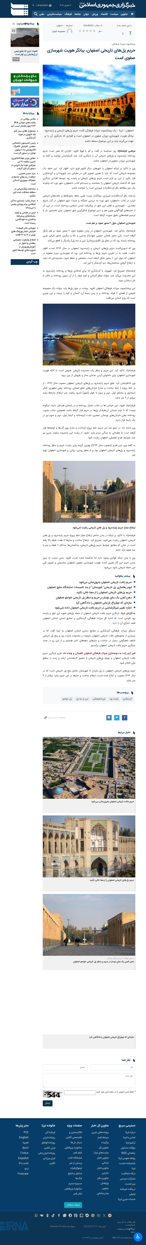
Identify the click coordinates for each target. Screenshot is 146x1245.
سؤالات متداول (128, 1148)
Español (23, 1158)
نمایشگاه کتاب (75, 1158)
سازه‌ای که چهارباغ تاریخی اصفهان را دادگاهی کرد (104, 603)
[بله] (87, 1216)
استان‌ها (69, 25)
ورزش (95, 14)
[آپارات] (92, 1216)
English (23, 1138)
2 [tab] (21, 24)
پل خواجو (67, 699)
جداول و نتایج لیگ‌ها (75, 1176)
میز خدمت (130, 1184)
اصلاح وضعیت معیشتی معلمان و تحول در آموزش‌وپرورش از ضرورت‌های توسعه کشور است (24, 247)
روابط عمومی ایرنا (126, 1158)
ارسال (47, 1103)
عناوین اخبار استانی (103, 1160)
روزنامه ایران (49, 1138)
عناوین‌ (124, 14)
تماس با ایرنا (129, 1138)
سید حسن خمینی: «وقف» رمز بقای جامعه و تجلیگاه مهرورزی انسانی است (24, 179)
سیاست (114, 14)
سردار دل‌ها (76, 1143)
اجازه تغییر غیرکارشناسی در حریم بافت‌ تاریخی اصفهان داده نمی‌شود (93, 608)
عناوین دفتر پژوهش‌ (103, 1181)
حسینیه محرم (75, 1184)
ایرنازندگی (50, 1132)
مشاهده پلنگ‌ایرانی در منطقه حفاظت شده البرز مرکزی (24, 192)
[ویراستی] (64, 1216)
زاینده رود (114, 699)
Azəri (25, 1148)
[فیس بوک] (58, 1216)
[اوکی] (47, 1216)
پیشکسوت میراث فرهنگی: (123, 44)
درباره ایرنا (130, 1132)
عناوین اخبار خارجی (103, 1170)
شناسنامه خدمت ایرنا (127, 1166)
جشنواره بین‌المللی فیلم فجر (73, 1150)
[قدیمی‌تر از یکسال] (89, 768)
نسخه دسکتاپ (73, 1205)
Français (23, 1174)
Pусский (23, 1163)
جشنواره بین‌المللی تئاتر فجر (73, 1191)
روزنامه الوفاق (48, 1143)
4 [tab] (13, 24)
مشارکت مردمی (127, 1179)
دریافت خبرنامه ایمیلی (127, 1191)
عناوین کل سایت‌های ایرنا (101, 1150)
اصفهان (59, 25)
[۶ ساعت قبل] (25, 37)
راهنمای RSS (128, 1153)
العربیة (25, 1143)
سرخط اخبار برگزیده (103, 1140)
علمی (41, 14)
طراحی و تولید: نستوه (126, 1231)
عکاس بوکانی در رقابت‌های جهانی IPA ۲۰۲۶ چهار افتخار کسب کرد (23, 122)
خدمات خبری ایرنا (126, 1199)
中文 (26, 1132)
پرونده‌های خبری (100, 1132)
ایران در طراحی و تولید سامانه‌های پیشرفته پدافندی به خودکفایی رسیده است (25, 218)
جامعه (78, 14)
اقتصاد (104, 14)
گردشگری (127, 699)
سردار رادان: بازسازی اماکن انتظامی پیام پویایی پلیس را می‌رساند (23, 204)
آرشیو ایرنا (130, 1143)
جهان (86, 14)
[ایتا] (76, 1216)
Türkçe (24, 1153)
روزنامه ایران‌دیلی (46, 1153)
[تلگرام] (110, 1216)
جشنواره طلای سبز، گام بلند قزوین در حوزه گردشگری (25, 134)
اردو (26, 1169)
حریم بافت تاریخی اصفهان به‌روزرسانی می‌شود (105, 582)
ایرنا (106, 5)
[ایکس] (104, 1216)
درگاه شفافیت (128, 1174)
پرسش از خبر (75, 1163)
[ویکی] (41, 1216)
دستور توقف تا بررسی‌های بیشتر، (120, 958)
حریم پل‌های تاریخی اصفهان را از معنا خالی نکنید (104, 592)
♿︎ (138, 1236)
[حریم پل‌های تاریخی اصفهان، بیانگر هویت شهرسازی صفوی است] (89, 95)
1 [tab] (25, 24)
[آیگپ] (81, 1216)
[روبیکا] (98, 1216)
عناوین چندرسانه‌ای (103, 1191)
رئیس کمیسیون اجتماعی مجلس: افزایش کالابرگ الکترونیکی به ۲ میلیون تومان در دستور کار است (24, 148)
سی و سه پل (82, 699)
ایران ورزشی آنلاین (49, 1161)
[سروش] (70, 1216)
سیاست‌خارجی (54, 14)
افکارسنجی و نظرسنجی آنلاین (74, 1135)
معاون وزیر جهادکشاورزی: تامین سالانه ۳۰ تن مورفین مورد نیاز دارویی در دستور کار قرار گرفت (23, 163)
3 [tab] (17, 24)
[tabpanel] (25, 45)
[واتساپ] (36, 1216)
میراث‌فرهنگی (99, 699)
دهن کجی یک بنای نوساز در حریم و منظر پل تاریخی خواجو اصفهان (94, 597)
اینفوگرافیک (76, 1168)
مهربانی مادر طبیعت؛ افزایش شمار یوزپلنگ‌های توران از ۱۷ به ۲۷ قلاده (23, 231)
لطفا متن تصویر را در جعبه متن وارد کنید (115, 1092)
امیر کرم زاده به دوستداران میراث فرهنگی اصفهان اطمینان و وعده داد (98, 653)
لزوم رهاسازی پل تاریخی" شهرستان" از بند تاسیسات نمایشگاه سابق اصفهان (89, 587)
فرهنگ (68, 14)
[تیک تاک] (53, 1216)
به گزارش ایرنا (128, 613)
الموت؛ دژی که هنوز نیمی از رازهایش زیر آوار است (25, 52)
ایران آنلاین (49, 1148)
